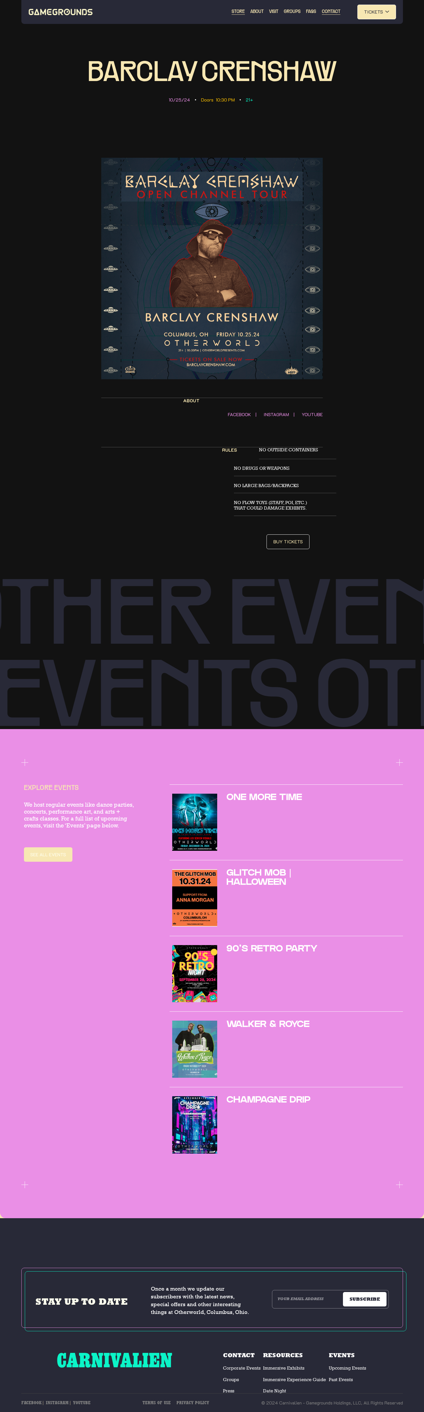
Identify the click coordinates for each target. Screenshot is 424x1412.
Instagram (57, 1402)
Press (228, 1391)
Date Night (274, 1391)
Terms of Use (156, 1402)
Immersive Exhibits (283, 1368)
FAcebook (31, 1402)
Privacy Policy (193, 1402)
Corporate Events (241, 1368)
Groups (231, 1379)
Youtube (82, 1402)
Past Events (341, 1379)
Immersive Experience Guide (294, 1379)
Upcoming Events (347, 1368)
